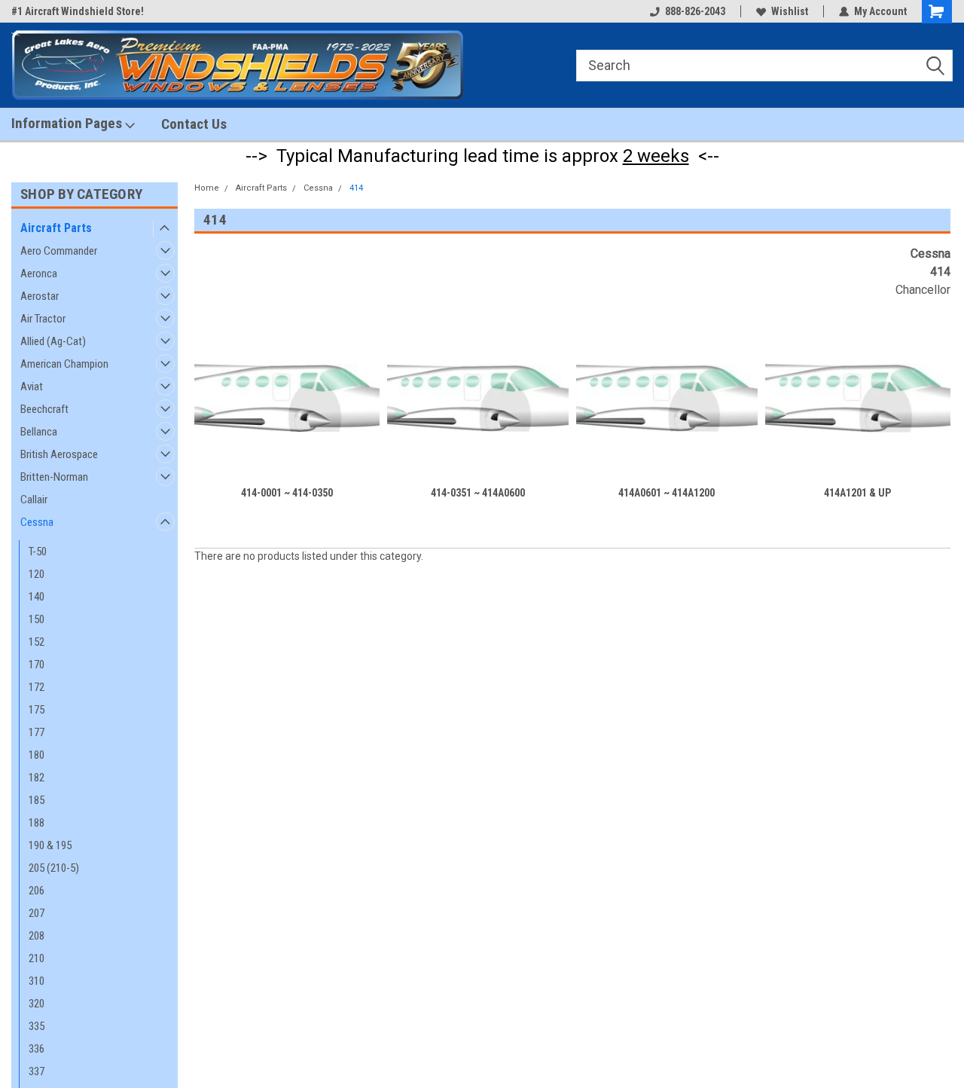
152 (36, 642)
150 (36, 619)
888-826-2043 (695, 11)
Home (206, 188)
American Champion (64, 364)
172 (36, 687)
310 (36, 981)
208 (36, 936)
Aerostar (39, 296)
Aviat (31, 386)
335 (36, 1026)
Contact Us (194, 124)
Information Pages (68, 123)
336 (36, 1049)
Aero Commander (58, 251)
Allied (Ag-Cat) (53, 341)
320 (36, 1003)
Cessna (36, 522)
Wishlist (789, 11)
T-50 (38, 551)
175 (36, 710)
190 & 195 (50, 845)
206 (36, 890)
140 (36, 597)
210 (36, 958)
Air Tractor (43, 318)
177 (36, 732)
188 (36, 823)
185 (36, 800)
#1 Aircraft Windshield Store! (77, 11)
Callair (33, 499)
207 (36, 913)
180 (36, 755)
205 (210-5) (54, 868)
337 (36, 1071)
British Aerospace (59, 454)
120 (36, 574)
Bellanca (38, 432)
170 (36, 664)
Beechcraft (44, 409)
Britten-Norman (54, 477)
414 (356, 188)
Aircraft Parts (56, 228)
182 (36, 777)
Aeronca (38, 273)
